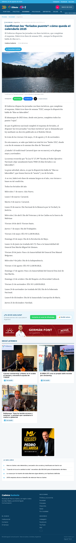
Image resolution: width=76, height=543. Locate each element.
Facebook (64, 1)
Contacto (5, 522)
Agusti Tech (68, 539)
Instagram (56, 1)
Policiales (36, 11)
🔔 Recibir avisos (64, 317)
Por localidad (43, 511)
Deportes (47, 11)
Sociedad (25, 11)
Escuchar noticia (14, 49)
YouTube (71, 1)
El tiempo (5, 525)
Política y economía (46, 498)
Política (16, 11)
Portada (6, 11)
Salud (55, 11)
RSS (40, 527)
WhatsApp (17, 98)
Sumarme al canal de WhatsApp (43, 317)
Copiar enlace (42, 98)
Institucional (6, 519)
